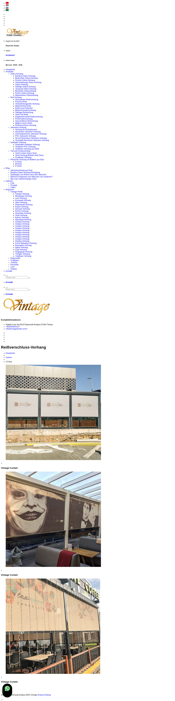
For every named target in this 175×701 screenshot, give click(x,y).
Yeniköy (13, 262)
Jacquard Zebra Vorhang (25, 89)
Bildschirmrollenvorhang (25, 110)
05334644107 (10, 55)
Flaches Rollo (21, 102)
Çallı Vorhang (21, 250)
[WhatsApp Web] (7, 690)
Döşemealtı (15, 258)
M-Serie (18, 164)
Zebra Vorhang (16, 74)
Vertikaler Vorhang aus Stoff (27, 149)
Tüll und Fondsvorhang (20, 151)
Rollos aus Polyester (24, 108)
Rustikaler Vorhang (23, 157)
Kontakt (9, 271)
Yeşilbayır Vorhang (23, 256)
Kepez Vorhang (21, 207)
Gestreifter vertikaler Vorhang (27, 145)
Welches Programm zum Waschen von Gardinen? (31, 177)
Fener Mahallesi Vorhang (26, 243)
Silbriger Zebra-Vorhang (25, 87)
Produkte (9, 72)
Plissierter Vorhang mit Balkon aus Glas (27, 160)
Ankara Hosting (44, 695)
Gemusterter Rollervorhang (26, 100)
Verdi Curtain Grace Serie (26, 153)
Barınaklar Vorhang (23, 245)
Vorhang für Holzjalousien (26, 130)
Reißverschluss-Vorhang (25, 125)
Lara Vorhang (21, 198)
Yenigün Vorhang (22, 254)
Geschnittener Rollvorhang (26, 121)
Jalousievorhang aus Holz (21, 170)
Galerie (9, 357)
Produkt (13, 185)
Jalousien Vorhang (18, 127)
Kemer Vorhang (21, 211)
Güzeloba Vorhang (23, 213)
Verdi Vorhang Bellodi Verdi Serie (29, 155)
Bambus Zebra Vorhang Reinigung (25, 172)
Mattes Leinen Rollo (23, 123)
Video (12, 187)
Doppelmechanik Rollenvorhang (29, 117)
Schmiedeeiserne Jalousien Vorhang (30, 134)
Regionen (10, 190)
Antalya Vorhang (22, 194)
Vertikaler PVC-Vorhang (25, 147)
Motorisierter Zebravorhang (26, 95)
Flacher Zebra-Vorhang (25, 80)
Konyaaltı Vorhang (23, 200)
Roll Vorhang (16, 97)
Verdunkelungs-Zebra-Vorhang (28, 82)
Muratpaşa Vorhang (23, 196)
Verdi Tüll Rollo (21, 115)
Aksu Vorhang (21, 202)
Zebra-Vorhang (21, 85)
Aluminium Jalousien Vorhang (28, 132)
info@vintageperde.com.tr (16, 329)
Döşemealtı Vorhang (23, 205)
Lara (12, 267)
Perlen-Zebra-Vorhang (24, 93)
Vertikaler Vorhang (18, 142)
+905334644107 (13, 327)
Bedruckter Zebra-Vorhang (26, 78)
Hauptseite (10, 69)
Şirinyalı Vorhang (22, 209)
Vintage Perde (16, 192)
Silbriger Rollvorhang (24, 112)
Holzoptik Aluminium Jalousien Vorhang (32, 140)
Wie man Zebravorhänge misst (23, 179)
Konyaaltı (14, 265)
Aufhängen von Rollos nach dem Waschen (28, 175)
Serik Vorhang (21, 215)
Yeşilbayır (14, 260)
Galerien (9, 181)
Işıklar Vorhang (21, 247)
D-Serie (18, 162)
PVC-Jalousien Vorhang (25, 136)
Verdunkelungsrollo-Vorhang (27, 104)
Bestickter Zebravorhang (25, 91)
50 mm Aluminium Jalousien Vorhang (31, 138)
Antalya (13, 269)
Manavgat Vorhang (23, 220)
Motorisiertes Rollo (23, 106)
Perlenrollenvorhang (23, 119)
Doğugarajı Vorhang (23, 252)
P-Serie (18, 166)
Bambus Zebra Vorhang (25, 76)
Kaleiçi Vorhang (22, 217)
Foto (12, 183)
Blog (8, 168)
